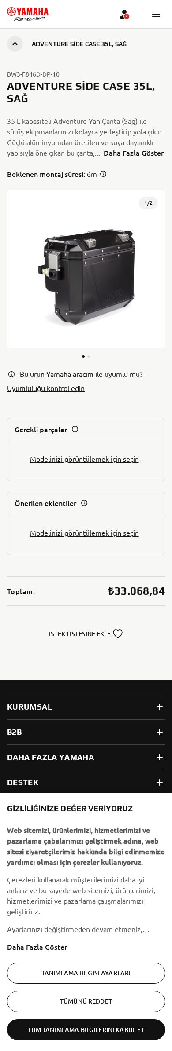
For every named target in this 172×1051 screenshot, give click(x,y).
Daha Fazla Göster (37, 946)
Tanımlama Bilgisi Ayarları (86, 973)
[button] (156, 14)
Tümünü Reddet (86, 1001)
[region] (86, 922)
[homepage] (28, 14)
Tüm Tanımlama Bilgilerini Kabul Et (86, 1029)
